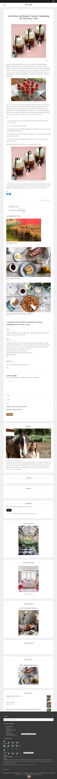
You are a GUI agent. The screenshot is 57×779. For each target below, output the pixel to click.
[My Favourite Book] (28, 579)
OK (29, 776)
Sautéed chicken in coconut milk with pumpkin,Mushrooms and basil (23, 709)
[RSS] (32, 493)
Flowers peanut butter (12, 243)
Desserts (25, 21)
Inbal (7, 329)
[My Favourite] (28, 673)
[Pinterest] (31, 1)
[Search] (53, 1)
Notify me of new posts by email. (14, 409)
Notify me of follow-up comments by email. (16, 406)
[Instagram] (29, 1)
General (7, 728)
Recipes (7, 731)
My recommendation (10, 735)
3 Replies (32, 21)
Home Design (9, 726)
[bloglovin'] (32, 1)
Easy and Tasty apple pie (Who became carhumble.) (19, 314)
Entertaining (8, 733)
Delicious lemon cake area (12, 278)
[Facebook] (25, 1)
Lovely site (25, 144)
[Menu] (4, 5)
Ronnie (8, 361)
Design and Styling (10, 730)
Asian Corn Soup (10, 702)
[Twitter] (27, 1)
